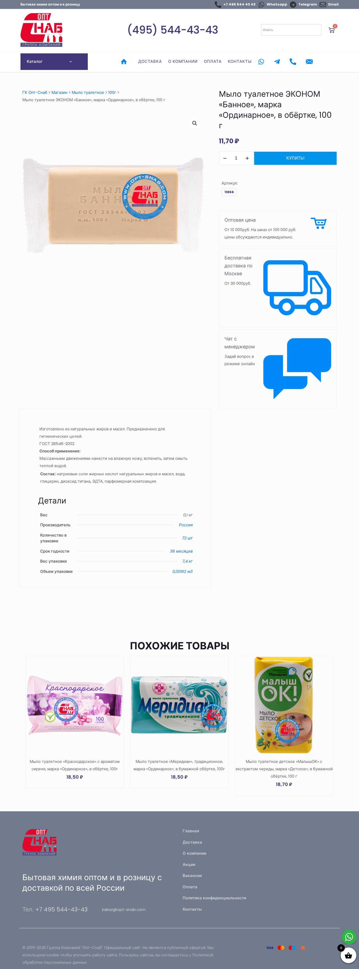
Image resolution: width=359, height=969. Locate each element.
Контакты (192, 909)
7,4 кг (187, 561)
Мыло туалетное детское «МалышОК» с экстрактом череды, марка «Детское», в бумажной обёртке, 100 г (284, 769)
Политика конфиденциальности (214, 898)
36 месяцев (181, 551)
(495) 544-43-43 (172, 30)
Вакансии (192, 875)
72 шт (187, 538)
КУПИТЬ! (295, 158)
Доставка (192, 842)
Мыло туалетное (88, 92)
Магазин (60, 92)
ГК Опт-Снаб (34, 92)
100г (112, 92)
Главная (191, 831)
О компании (194, 853)
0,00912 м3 (182, 571)
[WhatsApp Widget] (349, 937)
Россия (186, 525)
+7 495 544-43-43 (61, 909)
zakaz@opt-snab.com (124, 909)
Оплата (190, 887)
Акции (189, 864)
